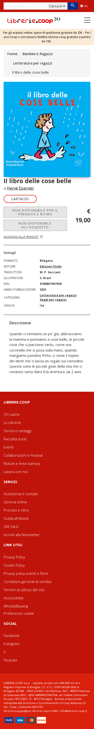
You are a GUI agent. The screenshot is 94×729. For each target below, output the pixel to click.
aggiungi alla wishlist (21, 237)
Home (12, 53)
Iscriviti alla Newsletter (22, 534)
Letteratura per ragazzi (32, 63)
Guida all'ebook (16, 518)
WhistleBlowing (16, 606)
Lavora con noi (15, 471)
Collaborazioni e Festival (23, 455)
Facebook (11, 635)
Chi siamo (12, 414)
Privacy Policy (14, 557)
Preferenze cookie (19, 613)
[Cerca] (72, 6)
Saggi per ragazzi (53, 300)
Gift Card (11, 526)
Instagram (12, 643)
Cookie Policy (14, 565)
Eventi (8, 447)
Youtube (10, 660)
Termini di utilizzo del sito (24, 589)
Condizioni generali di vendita (27, 581)
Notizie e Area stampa (22, 463)
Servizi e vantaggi (17, 430)
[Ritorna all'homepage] (34, 20)
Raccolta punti (15, 438)
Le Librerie (12, 422)
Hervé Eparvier (20, 188)
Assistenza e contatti (21, 493)
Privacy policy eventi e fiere (26, 573)
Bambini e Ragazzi (37, 53)
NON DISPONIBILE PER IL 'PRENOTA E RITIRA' (35, 212)
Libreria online (15, 501)
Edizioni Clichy (51, 266)
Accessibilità (13, 597)
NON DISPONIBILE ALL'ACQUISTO (35, 225)
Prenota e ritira (16, 510)
